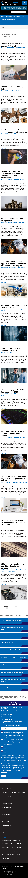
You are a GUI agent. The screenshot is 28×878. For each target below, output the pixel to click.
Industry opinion (9, 871)
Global (13, 22)
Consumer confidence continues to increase (11, 620)
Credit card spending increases (8, 664)
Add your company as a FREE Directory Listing (13, 796)
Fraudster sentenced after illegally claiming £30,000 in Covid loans (13, 522)
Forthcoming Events (7, 872)
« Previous (5, 606)
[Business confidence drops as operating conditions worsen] (14, 461)
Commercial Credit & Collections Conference (12, 854)
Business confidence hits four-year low (12, 220)
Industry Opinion (6, 829)
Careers (15, 871)
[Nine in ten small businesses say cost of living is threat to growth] (14, 505)
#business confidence (5, 223)
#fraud (23, 526)
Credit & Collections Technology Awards (11, 840)
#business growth (5, 571)
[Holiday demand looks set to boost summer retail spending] (14, 156)
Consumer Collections (10, 16)
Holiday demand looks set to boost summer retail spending (14, 131)
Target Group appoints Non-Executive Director (12, 672)
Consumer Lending (20, 16)
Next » (20, 608)
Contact (23, 872)
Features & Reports (6, 825)
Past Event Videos (16, 872)
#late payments (12, 571)
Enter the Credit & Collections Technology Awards (13, 792)
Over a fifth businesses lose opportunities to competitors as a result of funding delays (13, 264)
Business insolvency (6, 814)
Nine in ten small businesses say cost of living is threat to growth (13, 479)
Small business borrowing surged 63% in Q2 (12, 45)
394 (16, 608)
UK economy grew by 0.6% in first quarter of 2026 (13, 391)
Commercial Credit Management (8, 19)
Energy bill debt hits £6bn (7, 642)
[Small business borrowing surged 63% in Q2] (14, 72)
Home (2, 26)
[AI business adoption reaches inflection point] (14, 333)
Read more (3, 63)
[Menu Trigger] (24, 3)
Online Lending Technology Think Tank (11, 851)
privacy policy (22, 760)
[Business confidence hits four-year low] (14, 246)
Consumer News (6, 818)
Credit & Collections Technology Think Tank (12, 843)
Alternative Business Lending (13, 47)
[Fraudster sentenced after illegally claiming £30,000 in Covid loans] (14, 549)
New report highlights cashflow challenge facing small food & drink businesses (12, 174)
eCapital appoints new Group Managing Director (13, 349)
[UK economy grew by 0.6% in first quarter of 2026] (14, 416)
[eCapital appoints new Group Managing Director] (14, 375)
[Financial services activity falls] (14, 115)
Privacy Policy (16, 866)
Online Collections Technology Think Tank (12, 847)
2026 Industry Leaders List (8, 874)
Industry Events (5, 858)
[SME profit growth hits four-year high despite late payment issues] (14, 592)
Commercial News (6, 821)
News (2, 16)
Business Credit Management (9, 810)
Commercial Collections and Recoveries (15, 222)
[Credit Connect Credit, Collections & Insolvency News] (10, 1)
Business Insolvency (5, 22)
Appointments (10, 352)
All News (4, 832)
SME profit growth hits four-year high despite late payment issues (13, 566)
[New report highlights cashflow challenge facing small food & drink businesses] (14, 203)
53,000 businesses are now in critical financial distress (14, 657)
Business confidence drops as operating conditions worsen (13, 433)
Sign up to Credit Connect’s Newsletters (11, 788)
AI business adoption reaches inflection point (14, 306)
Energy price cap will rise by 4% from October (12, 649)
